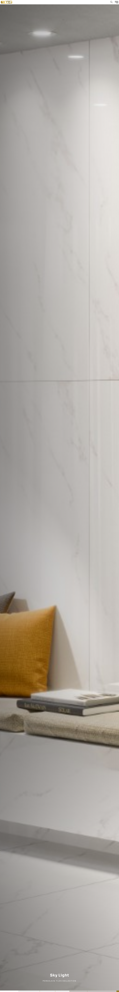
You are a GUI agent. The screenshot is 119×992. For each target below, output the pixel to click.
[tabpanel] (59, 497)
